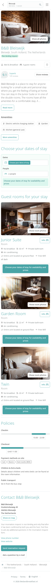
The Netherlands (36, 52)
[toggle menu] (47, 4)
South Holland (18, 52)
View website (6, 541)
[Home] (2, 565)
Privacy (14, 576)
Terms (23, 576)
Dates (5, 157)
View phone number (10, 538)
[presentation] (25, 163)
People (6, 168)
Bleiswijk (5, 52)
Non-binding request (10, 56)
